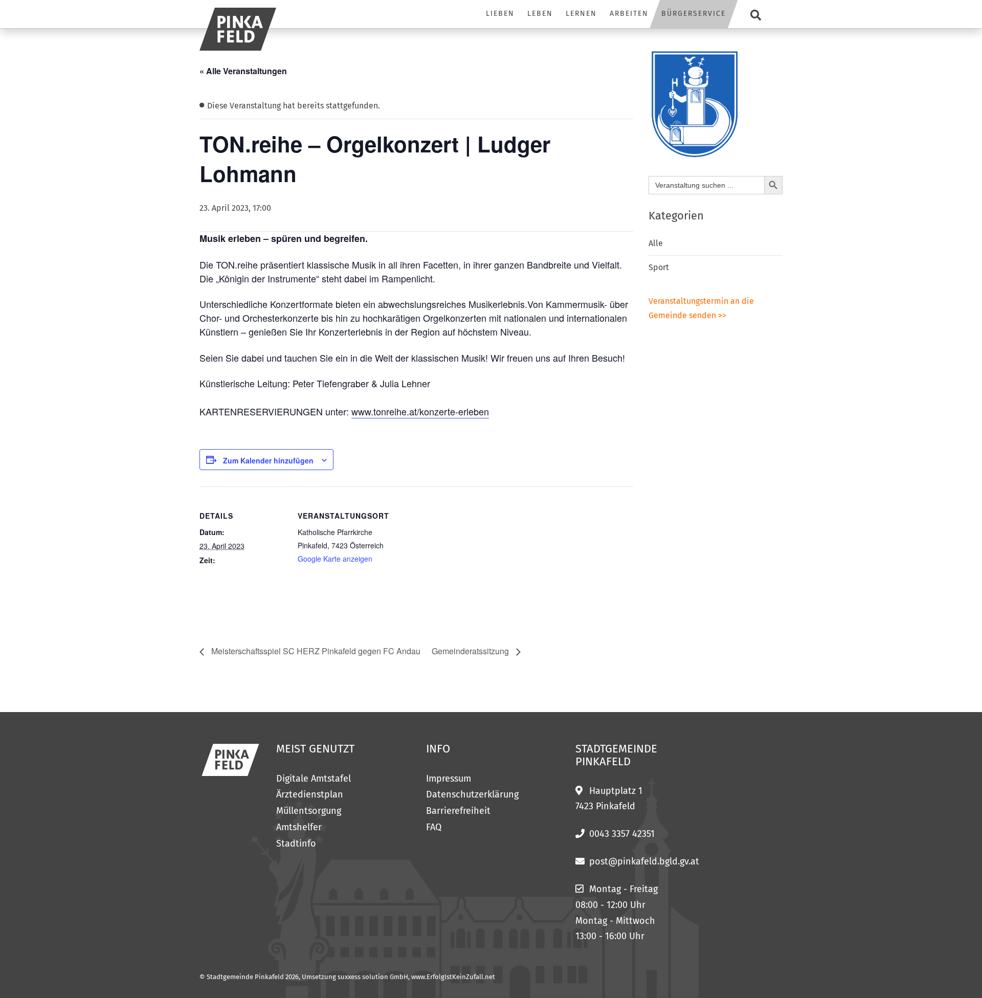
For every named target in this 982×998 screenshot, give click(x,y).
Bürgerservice (693, 13)
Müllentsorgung (308, 810)
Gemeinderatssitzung (471, 651)
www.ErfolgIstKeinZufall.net (453, 977)
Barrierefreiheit (458, 810)
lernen (581, 13)
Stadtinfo (296, 843)
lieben (500, 13)
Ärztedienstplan (309, 794)
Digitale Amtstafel (313, 778)
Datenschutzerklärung (472, 794)
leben (540, 13)
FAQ (433, 827)
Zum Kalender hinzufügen (268, 460)
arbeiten (629, 13)
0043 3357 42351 (622, 833)
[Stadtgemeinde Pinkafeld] (237, 29)
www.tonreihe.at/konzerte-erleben (420, 411)
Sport (659, 267)
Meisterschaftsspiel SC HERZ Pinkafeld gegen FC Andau (314, 651)
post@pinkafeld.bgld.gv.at (644, 861)
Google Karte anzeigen (335, 558)
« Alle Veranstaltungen (243, 71)
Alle (656, 243)
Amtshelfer (299, 827)
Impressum (448, 778)
